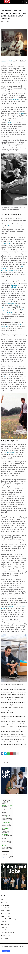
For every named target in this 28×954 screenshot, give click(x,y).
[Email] (14, 753)
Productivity (4, 930)
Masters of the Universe (9, 270)
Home (2, 8)
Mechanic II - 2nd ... (6, 822)
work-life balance (8, 452)
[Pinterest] (11, 753)
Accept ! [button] (5, 951)
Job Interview (5, 924)
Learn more (15, 948)
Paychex (10, 606)
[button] (2, 1)
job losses (14, 287)
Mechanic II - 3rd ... (6, 817)
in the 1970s (9, 313)
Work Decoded (4, 938)
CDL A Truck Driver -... (7, 846)
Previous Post (6, 763)
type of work (15, 99)
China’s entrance (10, 303)
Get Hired (3, 921)
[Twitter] (5, 753)
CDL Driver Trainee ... (6, 811)
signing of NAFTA (16, 286)
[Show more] (17, 753)
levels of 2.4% (12, 123)
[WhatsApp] (8, 753)
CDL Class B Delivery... (7, 805)
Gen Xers (7, 376)
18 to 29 (21, 113)
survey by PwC (7, 61)
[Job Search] (8, 857)
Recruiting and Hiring (7, 932)
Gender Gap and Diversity (8, 919)
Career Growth (5, 908)
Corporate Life (5, 913)
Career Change (5, 905)
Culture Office (5, 916)
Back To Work (4, 902)
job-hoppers (10, 226)
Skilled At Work (5, 935)
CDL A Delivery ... (6, 828)
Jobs (11, 856)
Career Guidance (5, 910)
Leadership (4, 927)
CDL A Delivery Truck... (7, 840)
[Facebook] (2, 753)
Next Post (23, 763)
